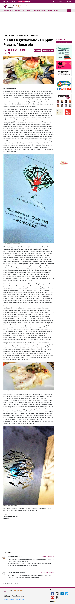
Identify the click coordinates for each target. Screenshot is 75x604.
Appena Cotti (8, 10)
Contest (55, 10)
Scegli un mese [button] (63, 42)
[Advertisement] (37, 23)
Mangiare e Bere (20, 10)
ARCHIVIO (14, 1)
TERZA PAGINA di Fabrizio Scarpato (20, 35)
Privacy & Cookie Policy (9, 599)
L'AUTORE (5, 1)
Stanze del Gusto (39, 10)
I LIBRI (10, 1)
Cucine (49, 10)
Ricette (29, 10)
